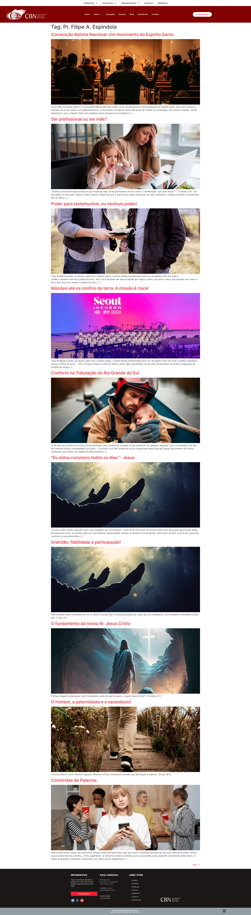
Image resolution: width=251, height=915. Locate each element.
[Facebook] (73, 900)
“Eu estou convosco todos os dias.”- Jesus (93, 457)
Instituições (89, 3)
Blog (132, 14)
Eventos (122, 14)
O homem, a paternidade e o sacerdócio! (91, 701)
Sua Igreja (110, 14)
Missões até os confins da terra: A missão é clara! (100, 288)
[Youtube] (82, 900)
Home (87, 14)
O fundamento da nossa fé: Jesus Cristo (90, 623)
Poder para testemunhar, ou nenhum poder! (94, 203)
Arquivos (148, 3)
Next (196, 864)
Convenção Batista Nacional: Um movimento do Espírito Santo (112, 34)
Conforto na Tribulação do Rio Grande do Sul (95, 372)
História (135, 880)
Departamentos (129, 3)
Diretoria (135, 884)
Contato (155, 14)
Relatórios (162, 3)
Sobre (96, 14)
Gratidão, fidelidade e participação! (86, 542)
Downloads (143, 14)
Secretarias (108, 3)
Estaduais (135, 887)
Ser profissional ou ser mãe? (79, 119)
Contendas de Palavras (74, 780)
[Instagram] (77, 900)
